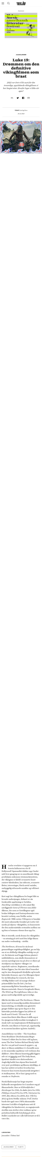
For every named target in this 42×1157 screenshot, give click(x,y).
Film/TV (20, 1147)
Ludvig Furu (23, 110)
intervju (13, 1056)
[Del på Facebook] (23, 98)
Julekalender (21, 55)
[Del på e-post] (28, 98)
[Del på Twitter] (17, 98)
